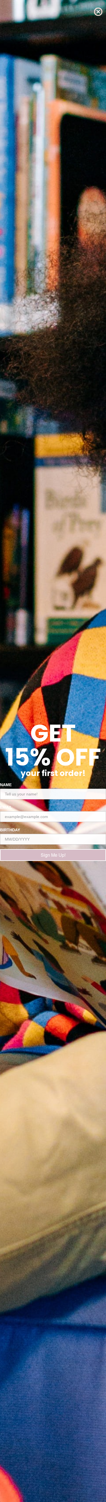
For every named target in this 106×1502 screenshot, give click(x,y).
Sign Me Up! (53, 855)
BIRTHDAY (10, 830)
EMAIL (6, 807)
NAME (6, 784)
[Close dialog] (98, 11)
